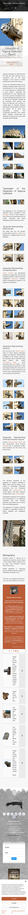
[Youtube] (15, 651)
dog (24, 233)
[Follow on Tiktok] (23, 814)
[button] (25, 881)
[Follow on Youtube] (16, 814)
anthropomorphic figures (15, 442)
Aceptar (14, 898)
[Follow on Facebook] (4, 814)
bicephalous (14, 278)
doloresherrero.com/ (18, 646)
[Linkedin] (18, 651)
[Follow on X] (8, 814)
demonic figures (20, 351)
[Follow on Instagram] (12, 814)
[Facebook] (9, 651)
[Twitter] (11, 651)
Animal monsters (8, 273)
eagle (14, 364)
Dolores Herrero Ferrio (11, 63)
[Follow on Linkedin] (19, 814)
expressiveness (17, 490)
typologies (6, 214)
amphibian (6, 446)
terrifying (17, 493)
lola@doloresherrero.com (14, 835)
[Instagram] (13, 651)
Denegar (14, 903)
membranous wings (9, 362)
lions (17, 233)
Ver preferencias (14, 907)
